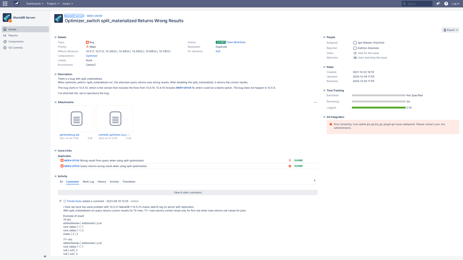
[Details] (55, 37)
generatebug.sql (69, 134)
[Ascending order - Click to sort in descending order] (314, 181)
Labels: (62, 60)
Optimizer (91, 55)
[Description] (55, 74)
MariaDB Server (24, 17)
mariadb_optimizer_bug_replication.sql (115, 134)
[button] (5, 3)
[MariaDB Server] (7, 17)
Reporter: (332, 47)
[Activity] (55, 176)
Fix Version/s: (195, 51)
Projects (51, 3)
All (61, 181)
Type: (61, 42)
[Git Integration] (324, 117)
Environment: (65, 64)
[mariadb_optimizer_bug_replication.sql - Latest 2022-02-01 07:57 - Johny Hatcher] (115, 118)
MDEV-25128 (183, 87)
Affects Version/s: (68, 51)
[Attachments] (55, 102)
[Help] (446, 3)
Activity (114, 181)
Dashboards (33, 3)
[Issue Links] (55, 150)
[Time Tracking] (324, 90)
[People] (324, 37)
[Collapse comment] (60, 201)
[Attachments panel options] (315, 102)
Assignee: (332, 42)
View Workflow (236, 42)
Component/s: (66, 55)
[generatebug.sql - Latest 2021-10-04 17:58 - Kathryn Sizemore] (76, 118)
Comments (72, 181)
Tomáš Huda (74, 201)
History (102, 181)
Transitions (128, 181)
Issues (66, 3)
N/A (218, 51)
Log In (455, 3)
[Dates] (324, 67)
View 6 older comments (188, 192)
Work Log (88, 181)
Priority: (62, 46)
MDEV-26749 (94, 15)
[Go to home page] (16, 3)
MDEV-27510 (72, 166)
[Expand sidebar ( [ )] (45, 256)
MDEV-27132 (71, 160)
